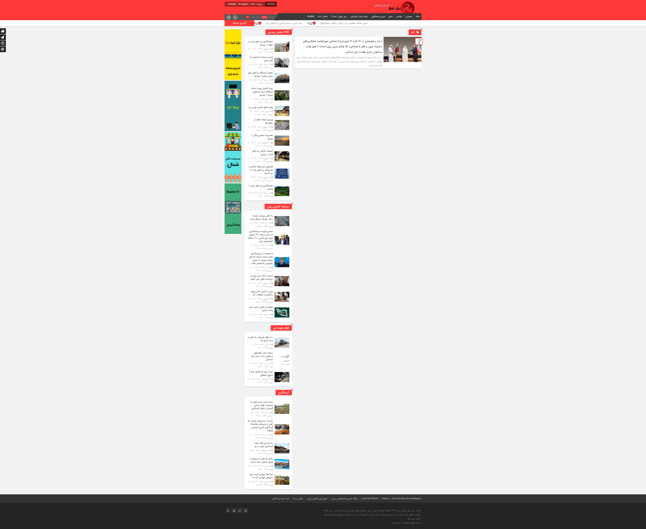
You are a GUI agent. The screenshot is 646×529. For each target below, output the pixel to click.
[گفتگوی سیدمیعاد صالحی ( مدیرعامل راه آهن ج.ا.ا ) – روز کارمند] (268, 173)
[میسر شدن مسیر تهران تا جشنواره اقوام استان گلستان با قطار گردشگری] (268, 408)
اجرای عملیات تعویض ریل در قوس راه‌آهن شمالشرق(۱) (388, 23)
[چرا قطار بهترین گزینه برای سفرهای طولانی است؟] (268, 479)
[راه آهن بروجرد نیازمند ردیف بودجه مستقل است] (268, 221)
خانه (418, 16)
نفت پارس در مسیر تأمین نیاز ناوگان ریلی (328, 23)
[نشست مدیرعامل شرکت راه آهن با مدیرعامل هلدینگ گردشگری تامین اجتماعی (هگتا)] (268, 429)
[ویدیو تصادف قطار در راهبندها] (268, 125)
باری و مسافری (378, 16)
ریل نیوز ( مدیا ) (339, 16)
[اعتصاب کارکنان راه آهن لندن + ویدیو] (268, 156)
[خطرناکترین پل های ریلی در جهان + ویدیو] (268, 47)
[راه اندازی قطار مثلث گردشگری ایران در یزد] (268, 448)
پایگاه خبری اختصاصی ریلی (344, 498)
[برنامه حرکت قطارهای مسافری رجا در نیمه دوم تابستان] (268, 359)
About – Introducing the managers (401, 498)
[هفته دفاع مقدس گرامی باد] (268, 111)
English (310, 16)
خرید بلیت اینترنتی (359, 16)
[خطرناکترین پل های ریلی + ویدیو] (268, 190)
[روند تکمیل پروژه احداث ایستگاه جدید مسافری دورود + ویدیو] (268, 95)
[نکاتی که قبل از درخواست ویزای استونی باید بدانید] (268, 464)
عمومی (409, 16)
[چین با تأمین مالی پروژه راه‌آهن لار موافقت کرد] (268, 297)
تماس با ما (323, 16)
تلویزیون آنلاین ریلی (317, 498)
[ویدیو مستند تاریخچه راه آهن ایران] (268, 62)
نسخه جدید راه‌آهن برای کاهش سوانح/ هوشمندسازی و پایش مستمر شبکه (259, 23)
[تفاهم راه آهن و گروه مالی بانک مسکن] (268, 312)
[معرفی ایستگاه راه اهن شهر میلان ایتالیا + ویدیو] (268, 78)
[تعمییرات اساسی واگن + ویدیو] (268, 140)
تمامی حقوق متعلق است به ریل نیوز (406, 522)
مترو (391, 16)
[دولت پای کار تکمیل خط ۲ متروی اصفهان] (268, 376)
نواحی (399, 16)
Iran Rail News (370, 498)
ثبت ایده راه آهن (280, 498)
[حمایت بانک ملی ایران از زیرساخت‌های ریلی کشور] (268, 281)
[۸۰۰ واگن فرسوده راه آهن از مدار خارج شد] (268, 342)
